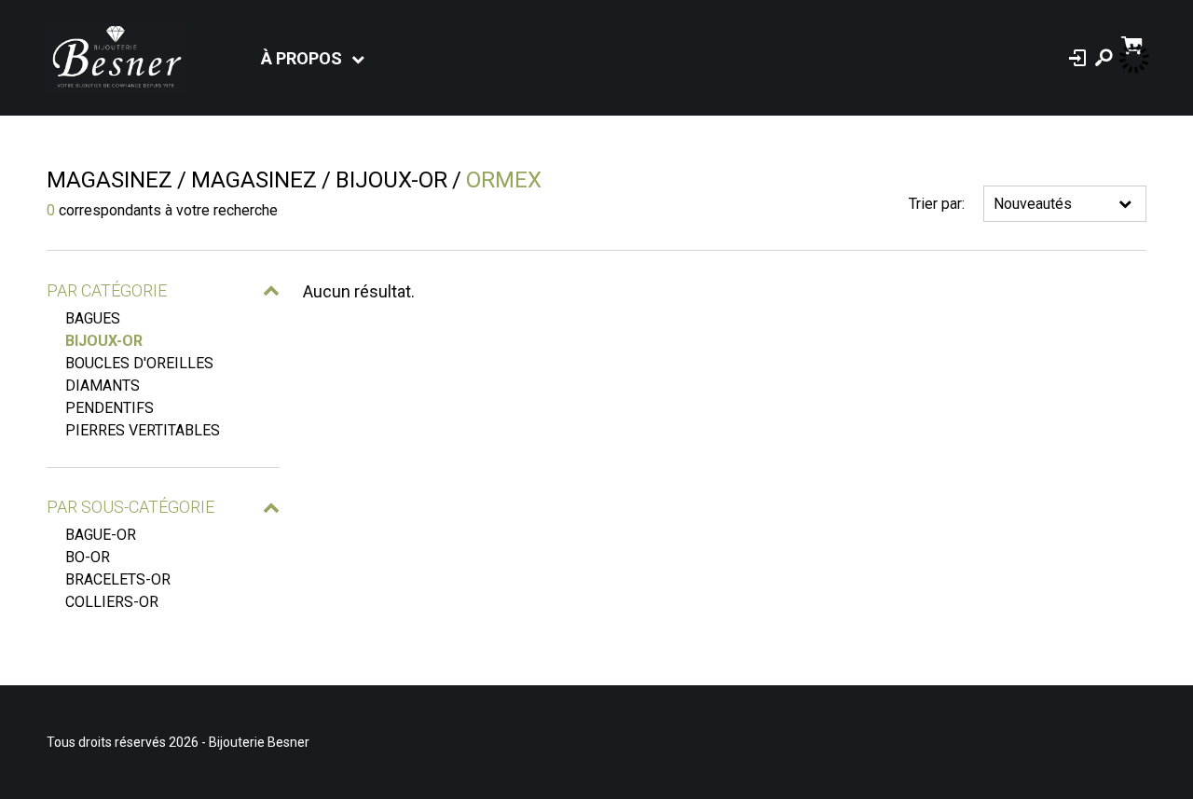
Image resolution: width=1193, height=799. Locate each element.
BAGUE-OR (100, 535)
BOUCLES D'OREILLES (139, 363)
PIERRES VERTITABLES (142, 430)
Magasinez (109, 180)
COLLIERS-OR (111, 602)
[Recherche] (1103, 58)
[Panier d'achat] (1133, 43)
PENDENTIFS (109, 408)
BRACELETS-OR (118, 579)
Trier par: (937, 204)
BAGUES (92, 318)
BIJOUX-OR (104, 341)
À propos (301, 58)
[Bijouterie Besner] (116, 57)
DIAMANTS (102, 385)
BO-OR (87, 557)
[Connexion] (1077, 58)
